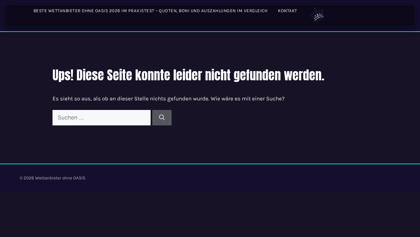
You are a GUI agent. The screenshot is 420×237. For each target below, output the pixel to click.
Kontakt (287, 10)
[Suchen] (162, 118)
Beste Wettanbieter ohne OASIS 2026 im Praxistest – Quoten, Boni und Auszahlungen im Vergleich (150, 10)
